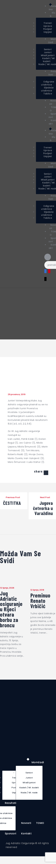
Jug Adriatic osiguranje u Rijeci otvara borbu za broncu (11, 609)
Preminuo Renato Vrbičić (40, 601)
